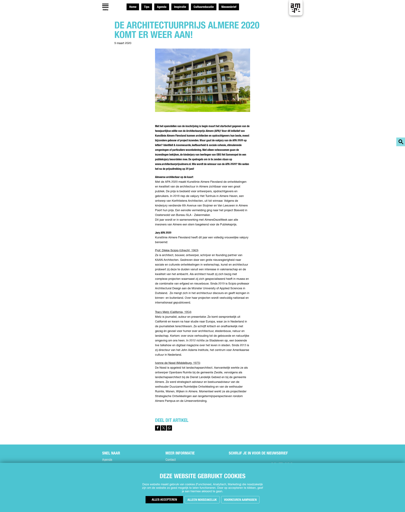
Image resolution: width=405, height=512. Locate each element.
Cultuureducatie (204, 7)
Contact (170, 459)
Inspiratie (180, 7)
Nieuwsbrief (228, 7)
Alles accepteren (164, 499)
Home (132, 7)
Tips (146, 7)
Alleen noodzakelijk (202, 499)
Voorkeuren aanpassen (240, 499)
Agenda (161, 7)
